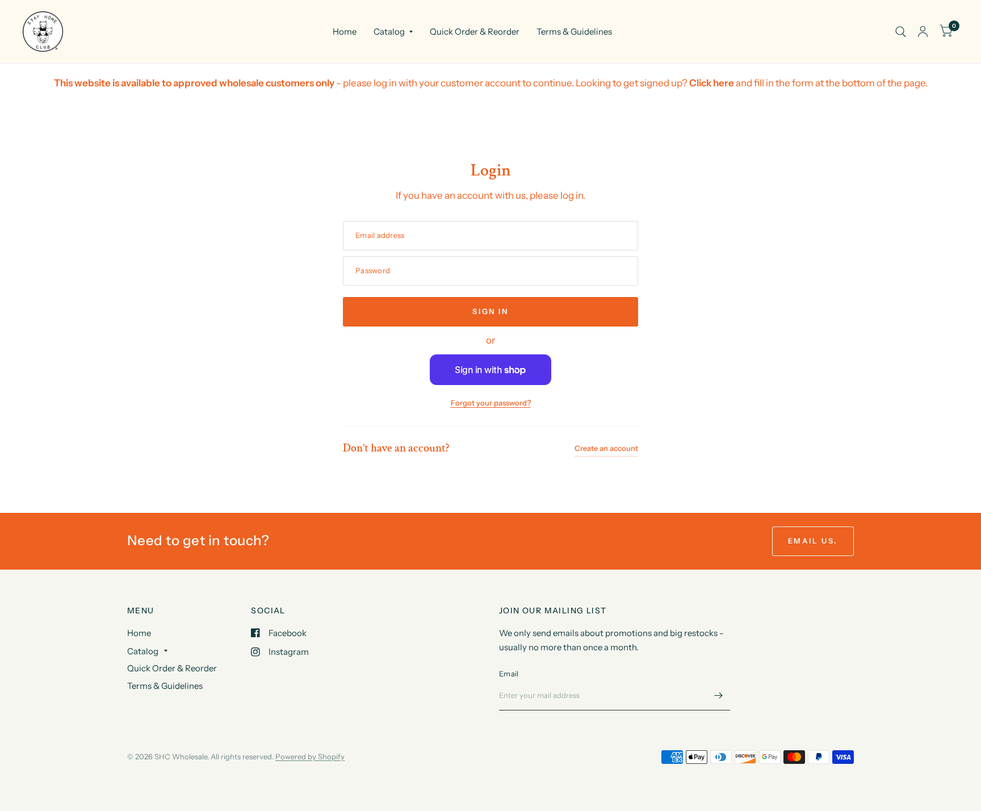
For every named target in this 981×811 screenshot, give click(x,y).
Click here (711, 83)
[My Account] (923, 31)
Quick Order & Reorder (474, 31)
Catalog (389, 31)
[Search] (901, 31)
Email (508, 673)
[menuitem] (344, 32)
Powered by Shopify (310, 756)
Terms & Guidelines (574, 31)
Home (345, 31)
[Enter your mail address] (718, 695)
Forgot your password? (491, 402)
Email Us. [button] (813, 540)
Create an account (606, 448)
